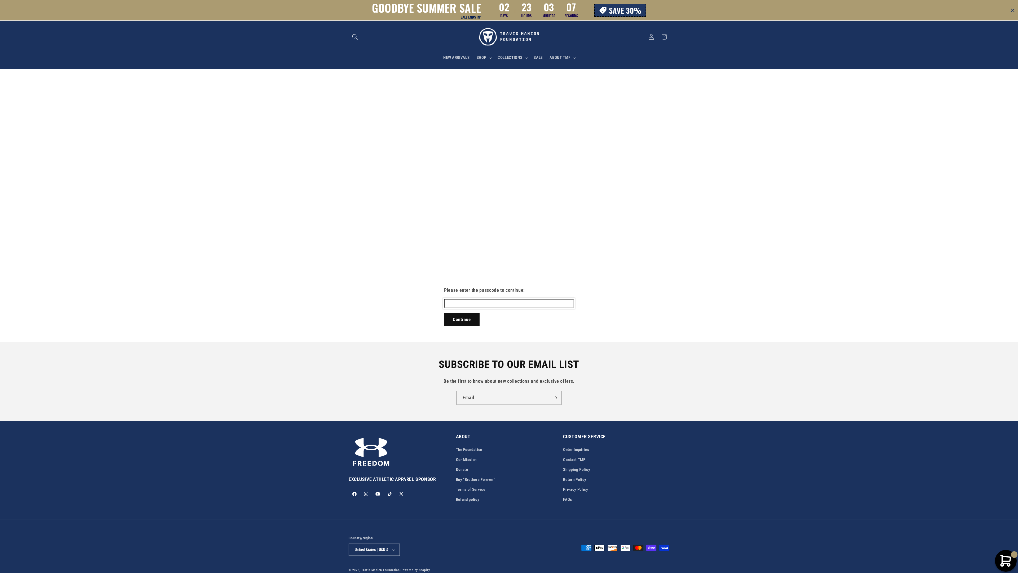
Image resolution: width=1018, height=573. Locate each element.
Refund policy (468, 499)
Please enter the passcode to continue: (484, 290)
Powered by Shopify (415, 570)
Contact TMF (574, 459)
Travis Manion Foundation (380, 570)
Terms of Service (470, 489)
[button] (355, 37)
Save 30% (625, 10)
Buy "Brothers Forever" (475, 479)
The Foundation (469, 449)
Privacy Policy (575, 489)
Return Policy (574, 479)
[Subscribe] (555, 398)
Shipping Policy (576, 469)
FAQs (567, 499)
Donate (462, 469)
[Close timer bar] (1013, 10)
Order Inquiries (576, 449)
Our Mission (466, 459)
